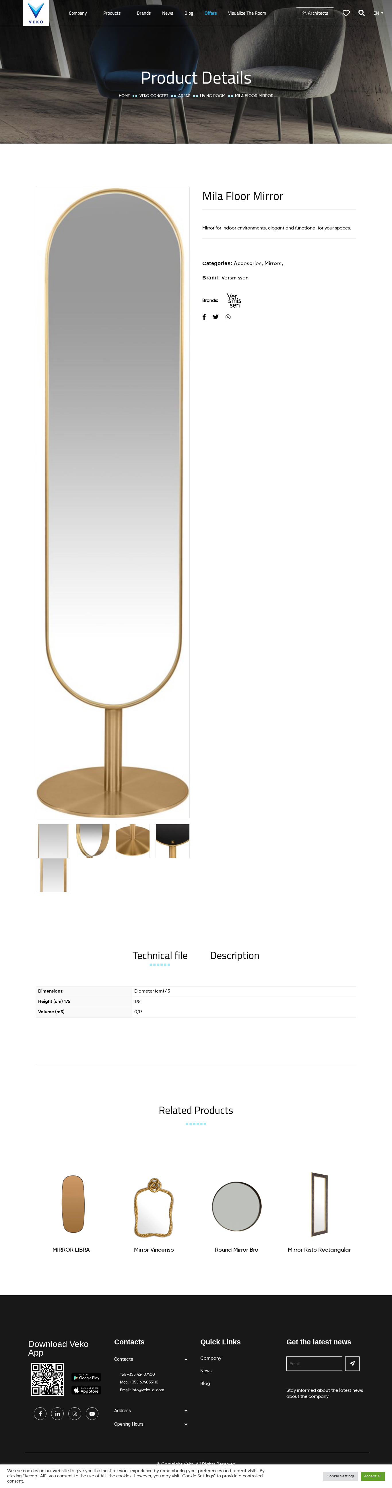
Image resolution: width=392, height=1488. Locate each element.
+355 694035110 (144, 1382)
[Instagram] (74, 1413)
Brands (144, 12)
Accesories (247, 263)
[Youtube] (92, 1413)
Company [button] (78, 12)
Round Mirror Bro (236, 1250)
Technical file (160, 955)
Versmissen (235, 278)
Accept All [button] (372, 1476)
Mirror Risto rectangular (319, 1250)
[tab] (160, 955)
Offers (211, 12)
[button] (153, 1359)
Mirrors (273, 263)
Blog (189, 12)
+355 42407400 (141, 1375)
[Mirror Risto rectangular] (319, 1204)
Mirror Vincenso (154, 1250)
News (167, 12)
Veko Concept (153, 96)
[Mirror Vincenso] (154, 1204)
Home (124, 96)
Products (112, 12)
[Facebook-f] (40, 1413)
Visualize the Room (247, 12)
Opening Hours (128, 1424)
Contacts (123, 1359)
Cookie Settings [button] (340, 1476)
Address (122, 1410)
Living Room (212, 96)
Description (234, 955)
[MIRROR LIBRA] (71, 1204)
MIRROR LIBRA (71, 1250)
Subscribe (352, 1363)
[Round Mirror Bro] (236, 1204)
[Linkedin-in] (57, 1413)
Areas (184, 96)
